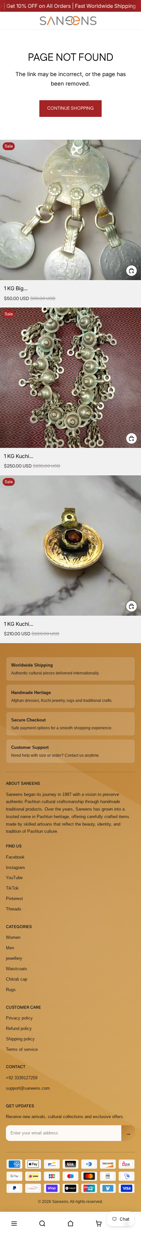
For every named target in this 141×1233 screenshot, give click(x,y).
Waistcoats (16, 968)
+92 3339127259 (21, 1077)
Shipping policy (20, 1038)
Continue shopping (70, 108)
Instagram (15, 867)
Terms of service (22, 1049)
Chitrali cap (16, 979)
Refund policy (19, 1028)
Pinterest (14, 898)
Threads (13, 909)
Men (10, 947)
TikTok (12, 888)
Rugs (11, 989)
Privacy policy (19, 1018)
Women (13, 937)
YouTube (14, 877)
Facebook (15, 857)
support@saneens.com (28, 1088)
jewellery (14, 958)
